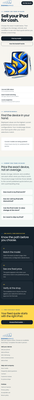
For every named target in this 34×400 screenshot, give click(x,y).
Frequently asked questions (9, 371)
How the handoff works (17, 44)
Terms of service (6, 387)
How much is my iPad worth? (14, 192)
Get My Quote (27, 3)
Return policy (5, 395)
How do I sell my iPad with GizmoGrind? (13, 200)
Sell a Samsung (5, 355)
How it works (4, 368)
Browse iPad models (17, 322)
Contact (3, 374)
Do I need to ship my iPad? (13, 217)
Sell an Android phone (7, 358)
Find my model (17, 38)
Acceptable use (5, 392)
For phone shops (6, 379)
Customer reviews (6, 376)
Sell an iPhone (5, 352)
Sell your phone (5, 349)
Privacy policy (5, 390)
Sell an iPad (4, 360)
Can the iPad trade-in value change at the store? (14, 209)
